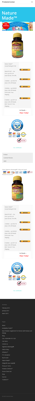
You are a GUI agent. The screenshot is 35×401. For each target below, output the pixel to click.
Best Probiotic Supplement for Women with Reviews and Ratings (17, 332)
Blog (3, 335)
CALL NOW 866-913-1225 (9, 338)
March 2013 (5, 313)
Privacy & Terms (6, 366)
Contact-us (5, 344)
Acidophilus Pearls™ (7, 328)
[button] (32, 2)
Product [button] (5, 154)
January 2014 (5, 310)
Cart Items (5, 341)
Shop (3, 374)
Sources (4, 377)
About (3, 325)
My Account (5, 357)
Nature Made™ (6, 360)
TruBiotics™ (5, 379)
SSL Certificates (17, 147)
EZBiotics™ (5, 352)
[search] (28, 2)
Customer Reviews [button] (8, 158)
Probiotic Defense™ (7, 368)
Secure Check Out (6, 371)
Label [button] (5, 161)
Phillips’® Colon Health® (8, 363)
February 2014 (6, 308)
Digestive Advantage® (8, 346)
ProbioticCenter (8, 2)
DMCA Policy (5, 349)
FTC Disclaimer (6, 355)
